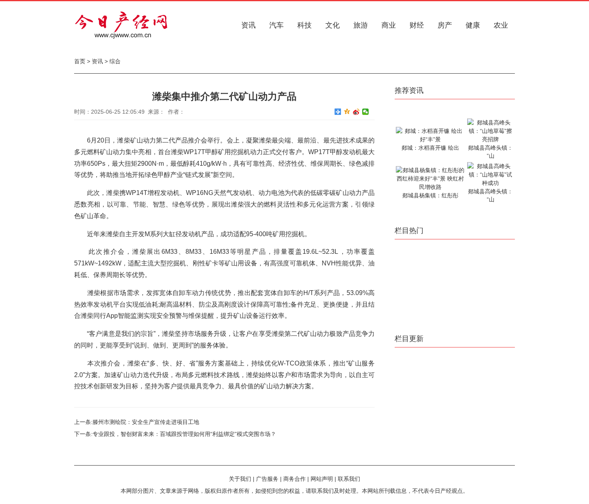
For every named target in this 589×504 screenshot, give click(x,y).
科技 (304, 25)
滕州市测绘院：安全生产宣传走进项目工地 (146, 422)
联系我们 (349, 479)
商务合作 (294, 479)
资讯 (248, 25)
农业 (501, 25)
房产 (445, 25)
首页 (79, 61)
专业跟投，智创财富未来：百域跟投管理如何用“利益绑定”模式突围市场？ (184, 434)
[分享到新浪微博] (356, 111)
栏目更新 (409, 339)
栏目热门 (409, 231)
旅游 (360, 25)
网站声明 (322, 479)
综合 (115, 61)
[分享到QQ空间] (347, 111)
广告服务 (267, 479)
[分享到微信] (365, 111)
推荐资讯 (409, 90)
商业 (388, 25)
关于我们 (240, 479)
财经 (416, 25)
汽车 (276, 25)
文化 (332, 25)
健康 (473, 25)
